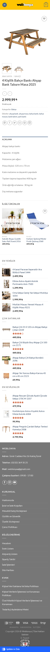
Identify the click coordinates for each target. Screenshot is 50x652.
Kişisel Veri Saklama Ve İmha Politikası (20, 586)
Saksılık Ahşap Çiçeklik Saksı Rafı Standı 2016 (11, 240)
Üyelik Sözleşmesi (10, 521)
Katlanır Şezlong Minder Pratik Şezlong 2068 (36, 240)
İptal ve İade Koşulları (12, 505)
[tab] (25, 139)
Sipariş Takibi (8, 559)
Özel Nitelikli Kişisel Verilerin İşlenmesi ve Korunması (22, 602)
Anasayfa (14, 627)
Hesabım (6, 543)
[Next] (43, 38)
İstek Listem (8, 548)
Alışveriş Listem (9, 554)
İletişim (36, 627)
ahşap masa (23, 114)
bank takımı (12, 117)
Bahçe (18, 76)
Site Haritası (8, 570)
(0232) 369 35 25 (19, 462)
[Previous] (6, 38)
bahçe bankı (33, 114)
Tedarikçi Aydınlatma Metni (15, 609)
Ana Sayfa (7, 76)
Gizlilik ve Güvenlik (11, 516)
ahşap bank (13, 114)
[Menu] (4, 5)
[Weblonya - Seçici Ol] (25, 5)
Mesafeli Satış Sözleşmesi (14, 511)
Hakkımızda (8, 500)
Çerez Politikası (9, 527)
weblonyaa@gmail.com (19, 469)
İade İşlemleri (8, 564)
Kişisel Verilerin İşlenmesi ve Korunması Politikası (21, 593)
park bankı (22, 117)
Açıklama (7, 139)
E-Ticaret (25, 638)
